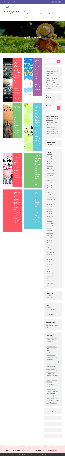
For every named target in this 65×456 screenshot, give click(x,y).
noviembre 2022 (51, 254)
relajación (49, 386)
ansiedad (48, 339)
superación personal (51, 393)
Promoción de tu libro (56, 18)
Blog (33, 18)
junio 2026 (49, 156)
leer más (16, 98)
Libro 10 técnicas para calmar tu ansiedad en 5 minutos (37, 65)
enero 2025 (49, 194)
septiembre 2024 (51, 204)
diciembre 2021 (50, 280)
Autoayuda (54, 339)
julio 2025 (49, 180)
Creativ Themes (55, 450)
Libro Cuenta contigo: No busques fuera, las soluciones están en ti (53, 86)
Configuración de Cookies (45, 454)
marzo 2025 (50, 190)
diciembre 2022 (50, 252)
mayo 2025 (49, 185)
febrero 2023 (50, 247)
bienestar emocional (51, 346)
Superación (54, 391)
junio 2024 (49, 209)
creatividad (49, 352)
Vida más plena (50, 400)
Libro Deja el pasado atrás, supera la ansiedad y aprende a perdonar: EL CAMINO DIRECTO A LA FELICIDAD (17, 68)
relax (53, 386)
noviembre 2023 (51, 225)
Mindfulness (55, 375)
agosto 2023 (50, 233)
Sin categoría (50, 297)
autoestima (49, 343)
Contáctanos (46, 18)
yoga (48, 402)
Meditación (49, 375)
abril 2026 (49, 161)
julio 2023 (49, 235)
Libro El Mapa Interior (52, 78)
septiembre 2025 (51, 178)
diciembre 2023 (50, 223)
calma (48, 348)
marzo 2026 (50, 163)
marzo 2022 (50, 273)
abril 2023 (49, 242)
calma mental (53, 348)
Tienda (28, 18)
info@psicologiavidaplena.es (12, 2)
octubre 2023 (50, 228)
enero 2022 (49, 278)
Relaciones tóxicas (50, 384)
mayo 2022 (49, 269)
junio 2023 (49, 237)
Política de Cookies (34, 454)
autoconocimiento (50, 341)
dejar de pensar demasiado (52, 357)
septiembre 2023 (51, 230)
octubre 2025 (50, 175)
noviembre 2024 (51, 199)
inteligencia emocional (51, 370)
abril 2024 (49, 213)
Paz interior (55, 377)
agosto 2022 (50, 261)
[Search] (58, 61)
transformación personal (52, 398)
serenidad (49, 391)
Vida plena (57, 400)
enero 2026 (49, 168)
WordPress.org (50, 314)
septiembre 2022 (51, 259)
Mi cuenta (38, 18)
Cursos (22, 18)
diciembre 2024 (50, 197)
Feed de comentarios (52, 312)
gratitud (48, 368)
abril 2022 (49, 271)
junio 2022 (49, 266)
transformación (50, 395)
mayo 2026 (49, 158)
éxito (55, 402)
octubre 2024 (50, 202)
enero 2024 (49, 221)
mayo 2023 (49, 240)
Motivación (49, 377)
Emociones (49, 361)
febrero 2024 (50, 218)
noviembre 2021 (50, 283)
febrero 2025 (50, 192)
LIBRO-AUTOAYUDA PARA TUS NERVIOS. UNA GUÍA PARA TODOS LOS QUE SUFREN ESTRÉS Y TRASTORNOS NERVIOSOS (37, 116)
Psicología (49, 382)
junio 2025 (49, 182)
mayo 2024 (49, 211)
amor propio (55, 336)
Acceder (49, 307)
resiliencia (49, 389)
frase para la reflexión (51, 366)
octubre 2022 (50, 257)
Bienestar (55, 343)
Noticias (49, 295)
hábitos (53, 368)
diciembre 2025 (50, 170)
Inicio (8, 18)
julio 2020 (49, 285)
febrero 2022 (50, 276)
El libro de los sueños (52, 75)
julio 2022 (49, 264)
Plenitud (48, 380)
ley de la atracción (50, 373)
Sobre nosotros (15, 18)
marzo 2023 (49, 245)
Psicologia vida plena (15, 11)
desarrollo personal (51, 359)
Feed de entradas (51, 309)
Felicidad (48, 364)
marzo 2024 (50, 216)
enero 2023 (49, 249)
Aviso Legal (15, 454)
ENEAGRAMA (55, 361)
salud (53, 389)
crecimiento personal (51, 355)
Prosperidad (54, 380)
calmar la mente (50, 350)
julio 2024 (49, 206)
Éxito (51, 402)
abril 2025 (49, 187)
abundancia (49, 336)
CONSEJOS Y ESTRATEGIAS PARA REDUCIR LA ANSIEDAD (38, 160)
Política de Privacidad (23, 454)
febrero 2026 (50, 166)
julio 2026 (49, 154)
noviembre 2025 (51, 173)
